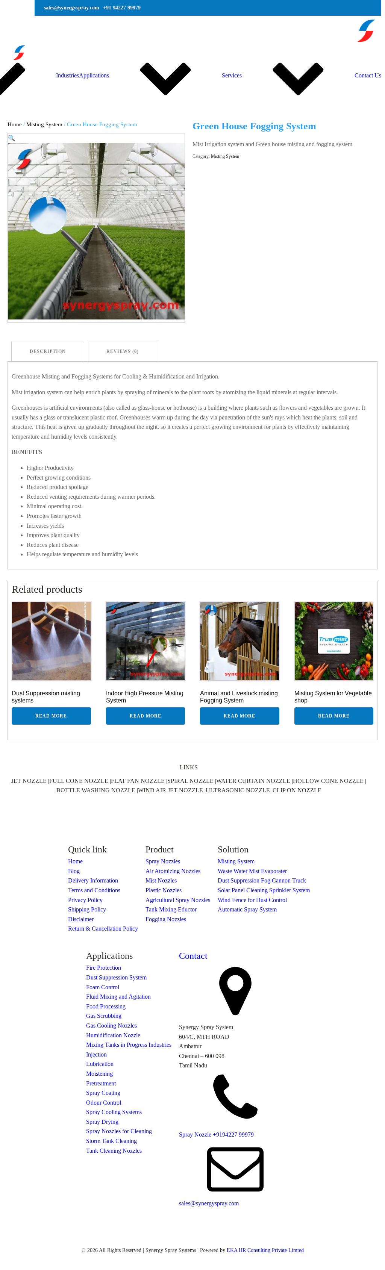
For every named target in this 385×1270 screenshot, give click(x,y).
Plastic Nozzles (164, 890)
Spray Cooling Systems (114, 1112)
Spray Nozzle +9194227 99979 (216, 1134)
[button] (11, 138)
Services (232, 75)
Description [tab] (48, 351)
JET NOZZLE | (30, 781)
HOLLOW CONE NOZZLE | (329, 781)
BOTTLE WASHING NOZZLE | (97, 790)
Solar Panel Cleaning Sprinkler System (264, 890)
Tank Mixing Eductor (171, 909)
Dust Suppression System (116, 977)
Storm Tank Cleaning (111, 1141)
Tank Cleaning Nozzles (114, 1150)
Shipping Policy (87, 909)
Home (15, 124)
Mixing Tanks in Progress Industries (128, 1044)
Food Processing (106, 1006)
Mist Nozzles (161, 880)
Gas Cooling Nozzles (111, 1025)
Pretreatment (101, 1083)
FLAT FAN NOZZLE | (139, 781)
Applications (94, 75)
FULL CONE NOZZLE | (80, 781)
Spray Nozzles (163, 861)
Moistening (99, 1073)
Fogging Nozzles (166, 919)
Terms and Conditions (94, 890)
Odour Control (103, 1102)
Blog (74, 871)
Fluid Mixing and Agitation (118, 996)
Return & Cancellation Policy (103, 928)
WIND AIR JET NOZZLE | (172, 790)
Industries (67, 75)
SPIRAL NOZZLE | (191, 781)
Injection (96, 1054)
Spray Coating (103, 1093)
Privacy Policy (85, 900)
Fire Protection (103, 967)
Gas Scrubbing (103, 1016)
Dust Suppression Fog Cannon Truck (262, 880)
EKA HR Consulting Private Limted (265, 1250)
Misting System (44, 124)
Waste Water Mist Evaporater (252, 871)
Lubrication (100, 1064)
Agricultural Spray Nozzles (178, 900)
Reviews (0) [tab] (122, 351)
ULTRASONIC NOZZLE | (239, 790)
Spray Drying (102, 1122)
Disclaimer (81, 919)
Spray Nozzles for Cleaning (119, 1131)
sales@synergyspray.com (209, 1203)
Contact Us (368, 75)
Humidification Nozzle (113, 1035)
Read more (51, 716)
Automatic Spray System (247, 909)
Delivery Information (93, 880)
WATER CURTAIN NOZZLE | (254, 781)
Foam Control (102, 987)
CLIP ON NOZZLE (297, 790)
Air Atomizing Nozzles (173, 871)
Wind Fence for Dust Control (252, 900)
